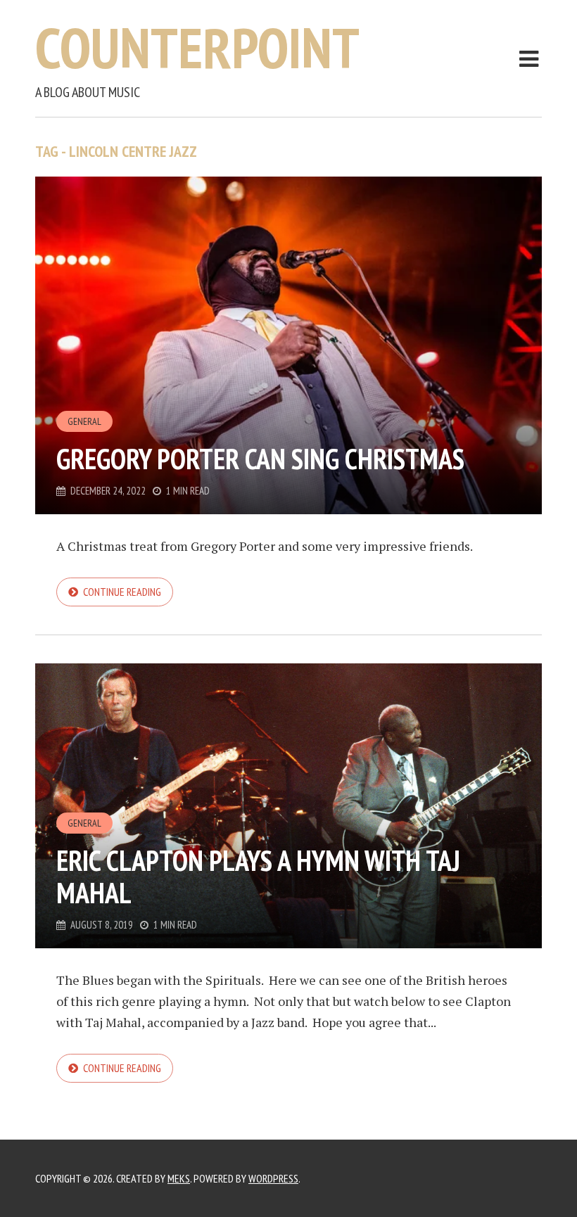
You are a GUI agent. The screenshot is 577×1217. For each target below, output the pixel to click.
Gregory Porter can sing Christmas (260, 458)
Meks (178, 1178)
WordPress (273, 1178)
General (84, 421)
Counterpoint (197, 47)
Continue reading (122, 592)
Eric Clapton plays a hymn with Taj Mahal (258, 876)
